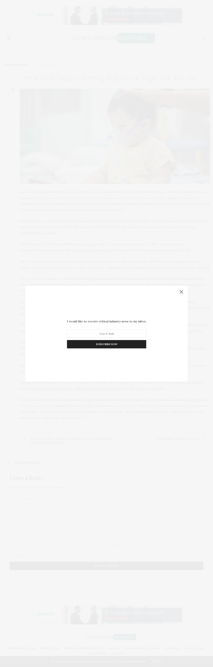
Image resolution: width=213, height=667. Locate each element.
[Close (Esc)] (181, 292)
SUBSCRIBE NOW (106, 344)
